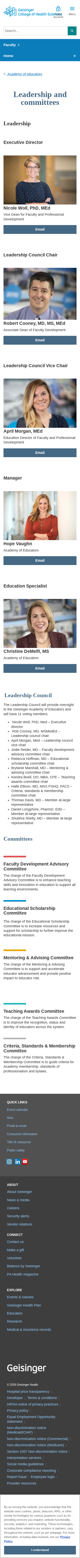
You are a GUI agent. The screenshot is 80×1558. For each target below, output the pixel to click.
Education (15, 1313)
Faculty (9, 45)
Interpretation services (24, 1458)
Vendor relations (19, 1224)
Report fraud (16, 1477)
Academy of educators (24, 74)
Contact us (15, 1242)
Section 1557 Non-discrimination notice (37, 1452)
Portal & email (16, 1125)
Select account (58, 15)
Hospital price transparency (28, 1392)
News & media (18, 1200)
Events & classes (20, 1297)
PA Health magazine (22, 1274)
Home (8, 56)
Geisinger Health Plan (24, 1305)
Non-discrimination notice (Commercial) (37, 1439)
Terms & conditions (42, 1398)
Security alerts (18, 1216)
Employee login (43, 1477)
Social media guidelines (25, 1464)
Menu (72, 14)
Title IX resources (19, 1142)
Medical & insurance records (29, 1330)
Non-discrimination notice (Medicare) (35, 1445)
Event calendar (17, 1109)
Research (14, 1321)
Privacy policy (17, 1411)
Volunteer (14, 1258)
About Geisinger (19, 1192)
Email (40, 229)
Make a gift (15, 1250)
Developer (15, 1398)
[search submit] (72, 30)
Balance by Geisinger (23, 1266)
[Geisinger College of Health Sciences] (21, 11)
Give (10, 1117)
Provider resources (21, 1483)
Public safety (16, 1150)
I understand (40, 1550)
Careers (13, 1208)
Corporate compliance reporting (31, 1471)
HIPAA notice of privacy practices (32, 1404)
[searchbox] (35, 30)
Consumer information (22, 1134)
